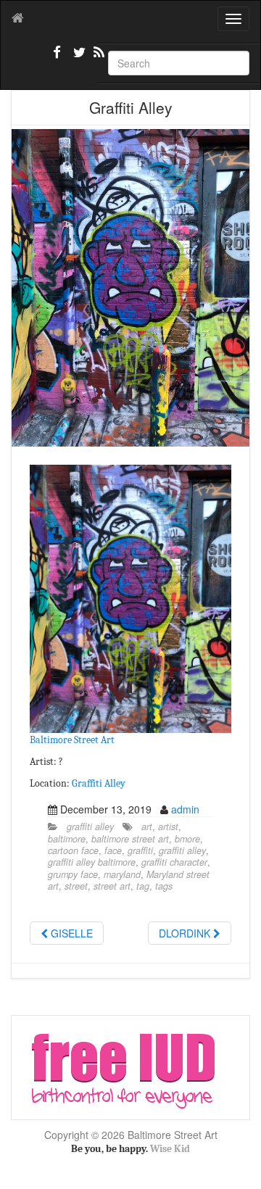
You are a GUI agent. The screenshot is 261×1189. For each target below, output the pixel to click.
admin (185, 809)
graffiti (140, 850)
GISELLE (70, 933)
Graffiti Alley (98, 783)
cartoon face (73, 850)
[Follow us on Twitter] (77, 58)
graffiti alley (90, 826)
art (146, 826)
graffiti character (174, 862)
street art (112, 885)
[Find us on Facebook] (57, 58)
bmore (187, 838)
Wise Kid (170, 1149)
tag (142, 885)
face (113, 850)
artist (168, 826)
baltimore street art (130, 838)
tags (164, 885)
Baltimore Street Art (72, 740)
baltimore (67, 838)
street (76, 885)
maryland (122, 874)
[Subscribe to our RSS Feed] (98, 58)
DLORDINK (186, 933)
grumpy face (73, 874)
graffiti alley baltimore (92, 862)
